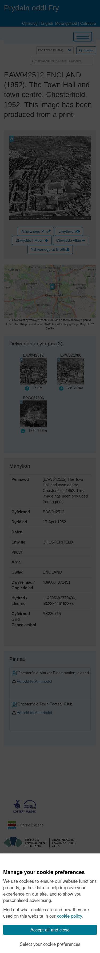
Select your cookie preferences (50, 944)
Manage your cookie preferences (44, 872)
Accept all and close (50, 929)
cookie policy (69, 916)
